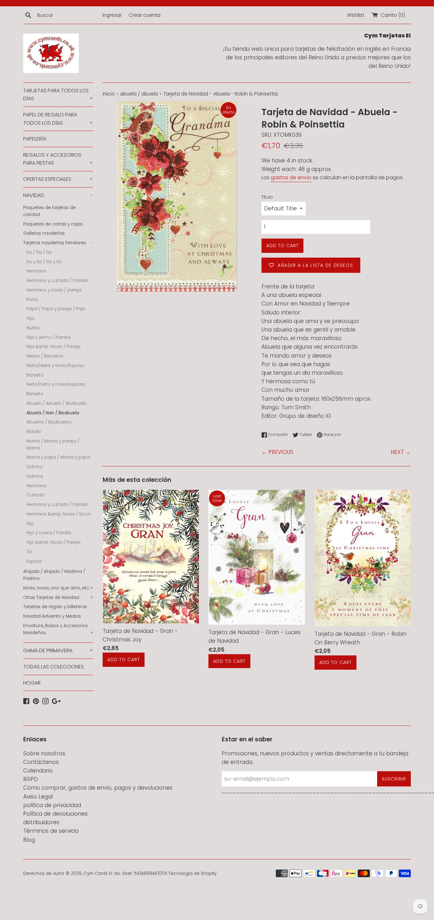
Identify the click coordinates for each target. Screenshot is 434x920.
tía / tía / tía (38, 252)
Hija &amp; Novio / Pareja (53, 347)
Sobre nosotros (44, 753)
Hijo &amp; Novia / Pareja (53, 542)
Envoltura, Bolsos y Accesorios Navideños (58, 629)
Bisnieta (34, 375)
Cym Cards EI (98, 874)
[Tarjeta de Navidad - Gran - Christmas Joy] (151, 556)
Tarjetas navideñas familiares (57, 243)
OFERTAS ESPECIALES (58, 179)
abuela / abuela (139, 93)
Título (267, 197)
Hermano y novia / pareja (53, 290)
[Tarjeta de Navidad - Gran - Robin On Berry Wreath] (363, 558)
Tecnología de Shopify (192, 874)
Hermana (36, 486)
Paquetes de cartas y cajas (53, 224)
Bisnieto (34, 394)
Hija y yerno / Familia (48, 337)
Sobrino (34, 467)
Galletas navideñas (44, 233)
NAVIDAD (57, 195)
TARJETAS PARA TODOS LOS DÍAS (58, 94)
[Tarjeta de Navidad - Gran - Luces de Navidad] (256, 557)
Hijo (30, 524)
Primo (32, 300)
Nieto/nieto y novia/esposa (55, 384)
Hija (30, 318)
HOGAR (32, 683)
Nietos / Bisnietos (44, 356)
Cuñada (35, 495)
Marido (33, 432)
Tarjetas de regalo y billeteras (55, 607)
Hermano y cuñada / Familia (57, 281)
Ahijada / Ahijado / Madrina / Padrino (54, 575)
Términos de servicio (51, 831)
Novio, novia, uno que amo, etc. (58, 588)
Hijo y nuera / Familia (48, 533)
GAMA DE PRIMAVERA (58, 650)
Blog (29, 840)
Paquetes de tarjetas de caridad (49, 211)
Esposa (34, 561)
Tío (29, 552)
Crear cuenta (144, 15)
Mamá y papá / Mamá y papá (58, 457)
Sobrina (34, 476)
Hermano (36, 271)
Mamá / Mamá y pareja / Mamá (52, 444)
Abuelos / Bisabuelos (48, 422)
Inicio (109, 93)
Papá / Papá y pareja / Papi (55, 309)
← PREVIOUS (277, 452)
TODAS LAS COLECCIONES (53, 666)
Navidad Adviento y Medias (52, 616)
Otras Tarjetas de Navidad (58, 598)
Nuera (32, 328)
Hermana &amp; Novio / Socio (58, 514)
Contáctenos (41, 762)
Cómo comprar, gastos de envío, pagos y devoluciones (98, 788)
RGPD (30, 779)
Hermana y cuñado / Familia (57, 505)
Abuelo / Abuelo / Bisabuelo (56, 403)
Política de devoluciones (55, 814)
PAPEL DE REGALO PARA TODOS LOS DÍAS (58, 119)
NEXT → (401, 452)
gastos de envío (291, 177)
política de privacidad (52, 805)
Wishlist (355, 15)
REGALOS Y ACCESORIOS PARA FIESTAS (58, 159)
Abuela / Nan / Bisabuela (52, 413)
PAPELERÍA (34, 138)
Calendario (38, 770)
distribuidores (41, 822)
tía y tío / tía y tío (44, 262)
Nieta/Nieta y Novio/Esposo (55, 366)
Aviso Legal (38, 796)
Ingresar (112, 15)
